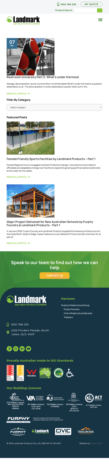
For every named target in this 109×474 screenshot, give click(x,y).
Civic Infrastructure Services (78, 313)
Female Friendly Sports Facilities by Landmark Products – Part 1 (51, 159)
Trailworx (68, 317)
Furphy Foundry (72, 309)
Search (99, 10)
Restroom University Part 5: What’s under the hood (43, 77)
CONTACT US (54, 275)
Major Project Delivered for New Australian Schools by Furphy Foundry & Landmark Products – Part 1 (50, 223)
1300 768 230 (68, 4)
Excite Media (96, 443)
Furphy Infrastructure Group (75, 305)
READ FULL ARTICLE (17, 93)
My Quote (91, 4)
